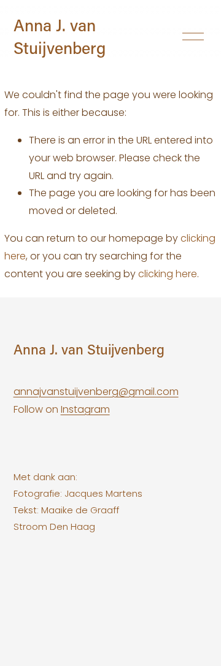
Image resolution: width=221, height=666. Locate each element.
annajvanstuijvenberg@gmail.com (96, 392)
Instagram (85, 409)
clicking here (167, 274)
